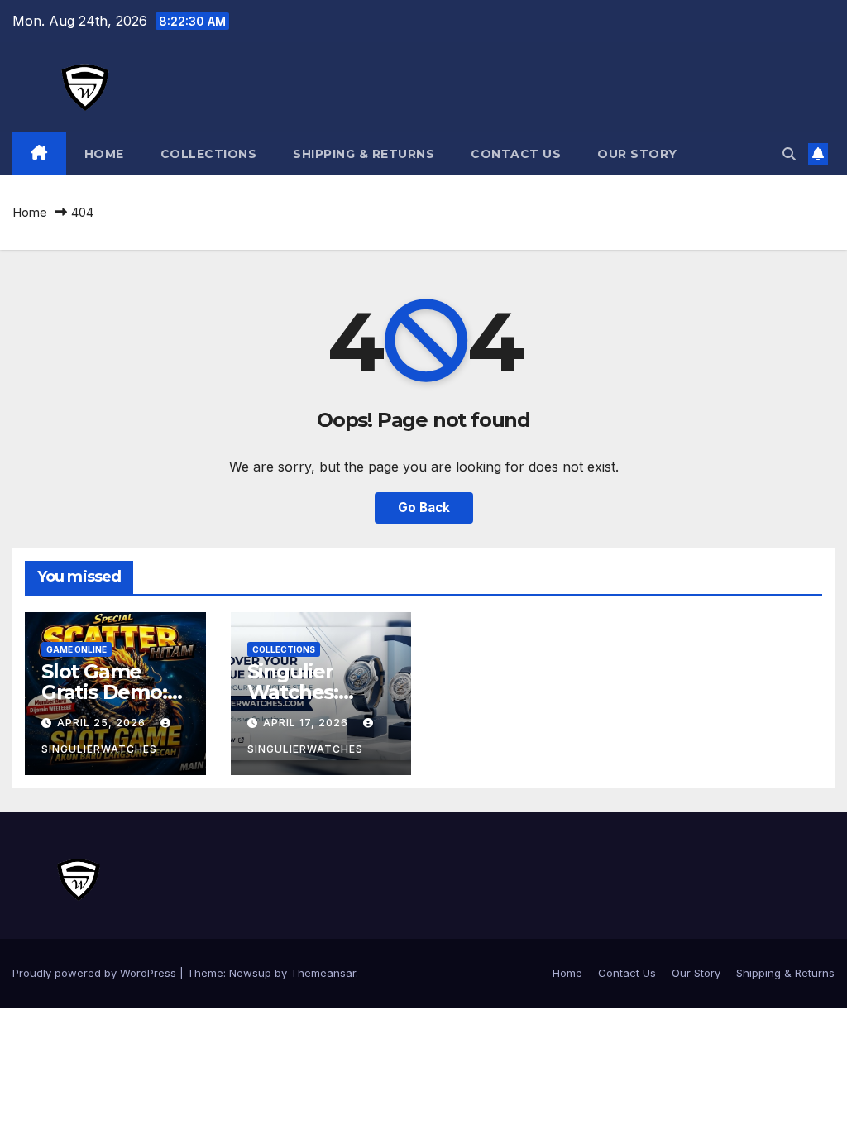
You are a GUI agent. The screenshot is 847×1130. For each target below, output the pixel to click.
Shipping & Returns (363, 153)
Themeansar (323, 972)
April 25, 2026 (103, 722)
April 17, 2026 (307, 722)
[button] (789, 154)
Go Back (424, 507)
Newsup (250, 972)
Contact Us (516, 153)
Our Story (637, 153)
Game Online (76, 649)
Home (104, 153)
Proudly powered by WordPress (95, 972)
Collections (208, 153)
